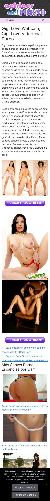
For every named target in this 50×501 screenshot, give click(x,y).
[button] (43, 20)
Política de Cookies (25, 495)
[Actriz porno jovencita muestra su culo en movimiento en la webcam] (25, 400)
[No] (46, 484)
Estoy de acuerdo (25, 487)
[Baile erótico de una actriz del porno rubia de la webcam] (25, 439)
